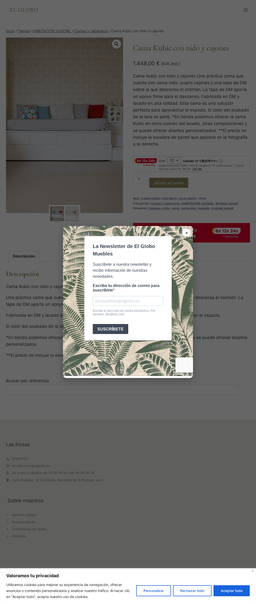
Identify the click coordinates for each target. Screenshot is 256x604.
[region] (128, 586)
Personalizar (154, 590)
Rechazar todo (192, 590)
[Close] (253, 571)
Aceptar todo (231, 590)
